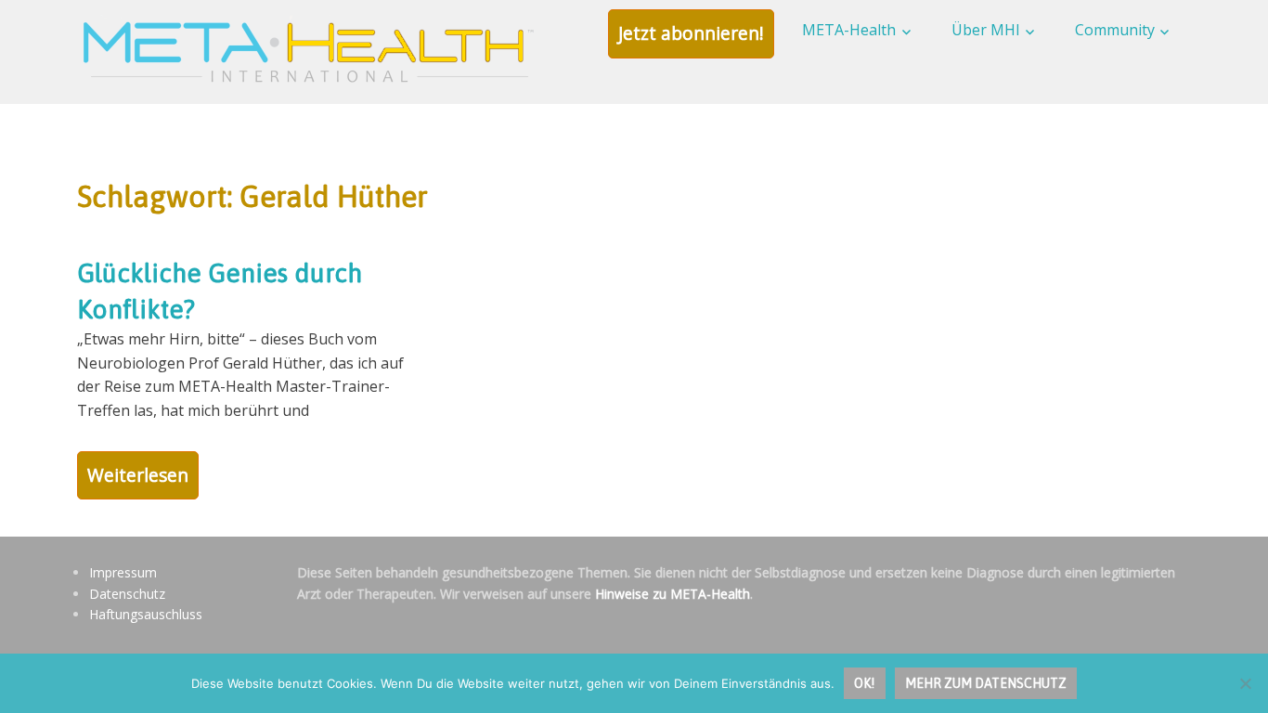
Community (1115, 29)
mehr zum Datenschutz (986, 683)
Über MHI (985, 29)
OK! (864, 683)
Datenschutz (127, 594)
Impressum (123, 572)
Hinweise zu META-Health (672, 594)
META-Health (849, 29)
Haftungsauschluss (145, 614)
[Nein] (1245, 683)
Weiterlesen (137, 474)
